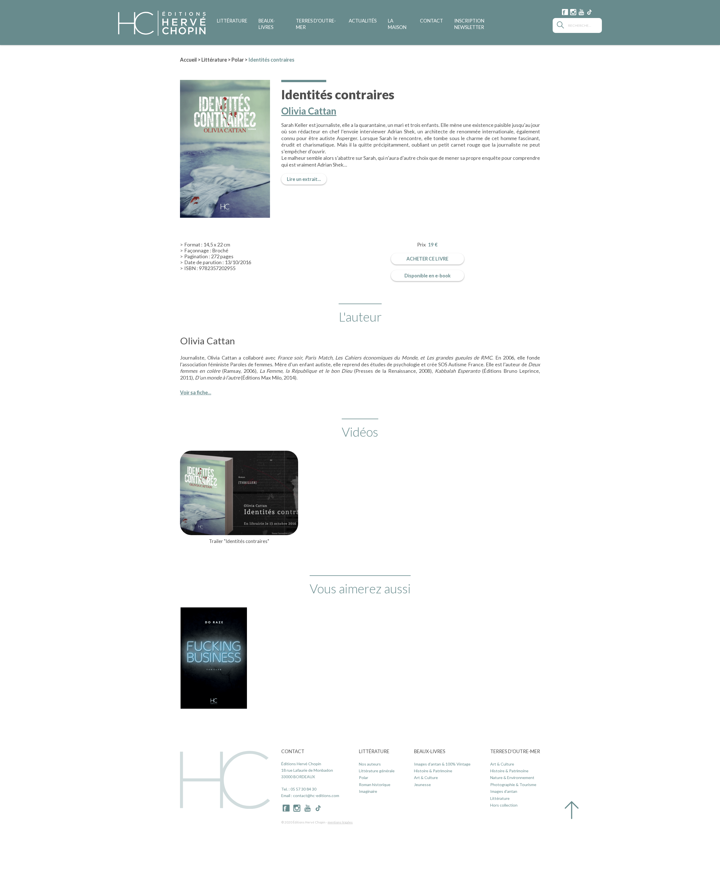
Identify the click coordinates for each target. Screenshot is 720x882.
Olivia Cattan (308, 111)
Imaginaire (368, 791)
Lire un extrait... (304, 179)
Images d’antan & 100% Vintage (442, 764)
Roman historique (374, 784)
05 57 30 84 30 (303, 789)
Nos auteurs (370, 764)
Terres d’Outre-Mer (515, 751)
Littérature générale (377, 770)
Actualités (363, 21)
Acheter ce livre (427, 259)
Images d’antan (503, 791)
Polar (237, 60)
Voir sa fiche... (195, 392)
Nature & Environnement (512, 777)
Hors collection (504, 805)
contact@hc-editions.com (316, 795)
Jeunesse (422, 784)
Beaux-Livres (429, 751)
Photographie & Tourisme (513, 784)
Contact (431, 21)
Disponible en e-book (427, 276)
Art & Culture (426, 777)
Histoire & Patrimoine (433, 770)
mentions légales (340, 822)
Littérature (232, 21)
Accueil (188, 60)
